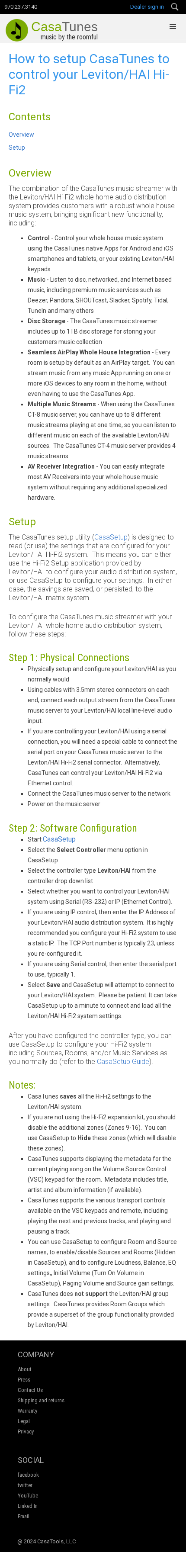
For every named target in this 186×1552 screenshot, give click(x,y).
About (25, 1369)
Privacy (26, 1431)
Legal (24, 1421)
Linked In (28, 1506)
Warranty (27, 1410)
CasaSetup (111, 537)
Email (23, 1516)
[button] (173, 27)
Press (24, 1379)
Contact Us (30, 1390)
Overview (21, 134)
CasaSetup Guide (123, 1061)
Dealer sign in (147, 6)
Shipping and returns (41, 1400)
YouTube (28, 1495)
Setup (17, 147)
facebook (28, 1475)
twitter (25, 1485)
